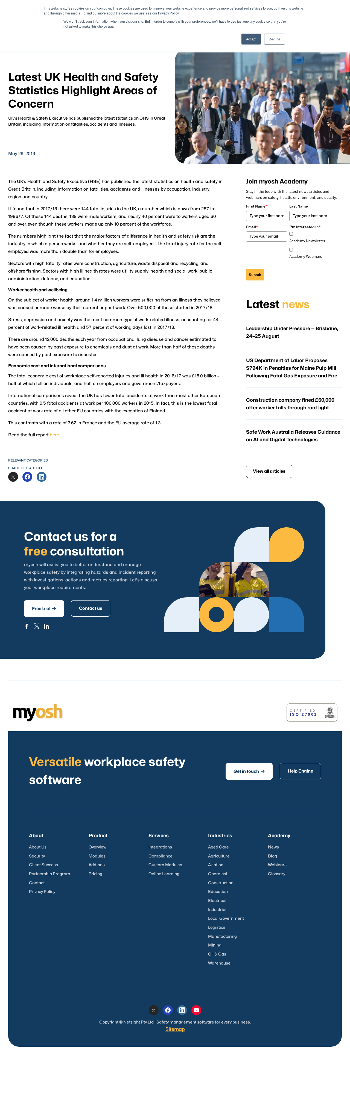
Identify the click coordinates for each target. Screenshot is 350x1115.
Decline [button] (274, 39)
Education (218, 892)
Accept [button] (251, 39)
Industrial (217, 910)
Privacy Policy (42, 892)
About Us (37, 847)
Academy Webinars (305, 256)
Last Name (298, 206)
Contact (37, 883)
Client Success (43, 865)
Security (37, 856)
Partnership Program (49, 874)
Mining (214, 945)
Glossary (276, 874)
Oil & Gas (217, 954)
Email (252, 226)
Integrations (160, 847)
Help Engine (300, 771)
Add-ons (97, 865)
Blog (272, 856)
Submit (255, 274)
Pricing (95, 874)
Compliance (160, 856)
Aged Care (218, 847)
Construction (221, 883)
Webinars (277, 865)
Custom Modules (165, 865)
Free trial (44, 608)
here (54, 435)
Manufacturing (222, 936)
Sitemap (175, 1029)
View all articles (269, 471)
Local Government (226, 918)
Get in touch (249, 771)
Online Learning (163, 874)
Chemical (217, 874)
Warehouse (219, 963)
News (273, 847)
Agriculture (219, 856)
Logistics (216, 927)
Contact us (90, 608)
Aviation (215, 865)
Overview (97, 847)
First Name (257, 206)
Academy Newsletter (307, 240)
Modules (97, 856)
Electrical (217, 901)
